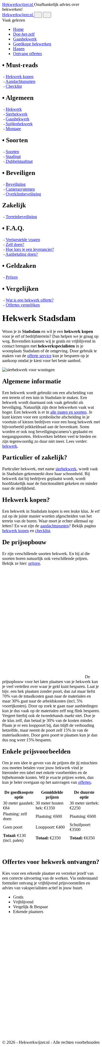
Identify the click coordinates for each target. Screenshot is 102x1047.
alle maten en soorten (68, 412)
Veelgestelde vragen (23, 239)
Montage (13, 128)
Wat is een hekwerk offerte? (30, 300)
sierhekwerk (65, 469)
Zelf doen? (15, 244)
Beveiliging (16, 184)
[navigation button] (38, 15)
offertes (84, 782)
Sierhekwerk (16, 114)
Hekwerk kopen (19, 76)
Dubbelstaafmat (19, 161)
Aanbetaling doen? (21, 254)
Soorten (12, 151)
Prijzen (12, 277)
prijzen (34, 563)
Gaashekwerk (25, 39)
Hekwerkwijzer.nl (18, 4)
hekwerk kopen (15, 530)
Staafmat (13, 156)
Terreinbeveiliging (21, 216)
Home (18, 29)
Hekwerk (14, 109)
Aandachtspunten (20, 81)
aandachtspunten (54, 526)
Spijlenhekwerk (19, 123)
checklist (42, 530)
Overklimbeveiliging (23, 194)
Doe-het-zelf (24, 34)
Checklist (14, 86)
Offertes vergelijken (23, 305)
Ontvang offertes (27, 53)
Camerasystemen (20, 189)
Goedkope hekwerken (32, 44)
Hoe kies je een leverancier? (30, 249)
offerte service (39, 355)
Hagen (18, 48)
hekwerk (9, 446)
